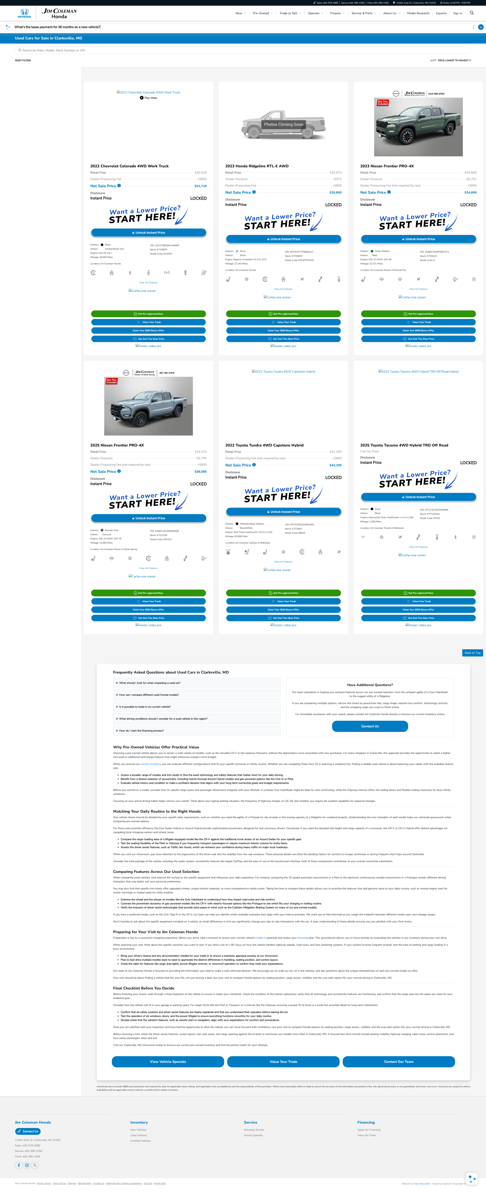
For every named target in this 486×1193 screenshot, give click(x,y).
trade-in (261, 938)
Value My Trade (366, 1135)
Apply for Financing (369, 1130)
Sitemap (72, 1183)
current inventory (151, 764)
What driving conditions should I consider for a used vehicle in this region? (163, 719)
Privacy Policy (44, 1183)
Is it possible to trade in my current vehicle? (144, 707)
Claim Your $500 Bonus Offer (148, 330)
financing (302, 938)
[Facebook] (19, 1165)
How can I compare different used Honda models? (149, 695)
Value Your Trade (151, 322)
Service (250, 1122)
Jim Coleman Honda (25, 1183)
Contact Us (370, 726)
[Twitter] (35, 1165)
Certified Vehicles (140, 1141)
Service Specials (253, 1135)
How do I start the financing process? (141, 730)
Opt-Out (148, 1183)
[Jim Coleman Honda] (47, 13)
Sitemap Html (85, 1183)
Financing (366, 1122)
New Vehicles (138, 1130)
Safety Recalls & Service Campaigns (124, 1183)
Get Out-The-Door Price (151, 338)
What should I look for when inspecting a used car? (149, 683)
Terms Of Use (59, 1183)
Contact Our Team (398, 1061)
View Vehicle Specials (168, 1061)
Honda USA (160, 1183)
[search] (472, 13)
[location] (394, 2)
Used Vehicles (138, 1135)
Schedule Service (254, 1130)
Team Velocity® (422, 1183)
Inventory (139, 1122)
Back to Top (473, 653)
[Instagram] (27, 1165)
